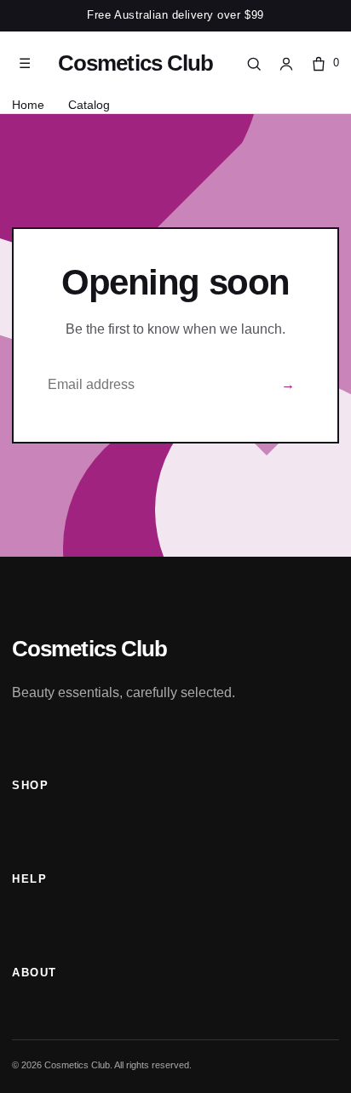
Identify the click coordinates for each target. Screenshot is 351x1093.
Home (28, 105)
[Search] (253, 63)
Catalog (89, 105)
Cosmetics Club (135, 63)
